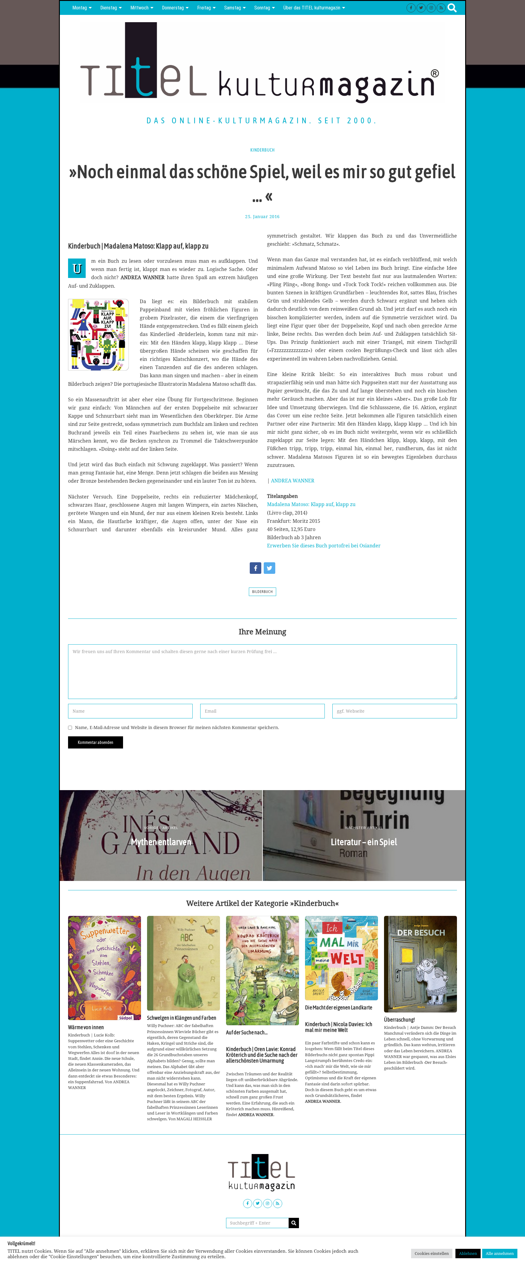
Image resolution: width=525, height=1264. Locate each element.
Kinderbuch (262, 150)
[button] (294, 1223)
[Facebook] (411, 7)
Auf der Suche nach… (247, 1032)
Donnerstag (173, 8)
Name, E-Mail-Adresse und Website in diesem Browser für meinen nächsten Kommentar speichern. (177, 727)
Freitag (204, 8)
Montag (79, 8)
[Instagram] (431, 7)
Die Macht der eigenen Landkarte (338, 1008)
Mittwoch (139, 8)
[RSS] (441, 7)
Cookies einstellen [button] (432, 1253)
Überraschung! (399, 1020)
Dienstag (108, 8)
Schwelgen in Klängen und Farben (181, 1018)
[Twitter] (421, 7)
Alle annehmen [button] (500, 1253)
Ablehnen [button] (468, 1253)
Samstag (232, 8)
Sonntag (262, 8)
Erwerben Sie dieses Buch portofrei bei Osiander (324, 545)
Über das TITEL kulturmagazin (311, 8)
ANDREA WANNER (292, 480)
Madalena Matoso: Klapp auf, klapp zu (311, 504)
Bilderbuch (262, 592)
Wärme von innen (86, 1027)
